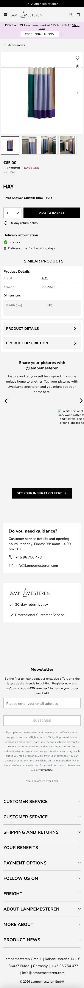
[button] (10, 145)
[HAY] (25, 186)
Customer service (25, 817)
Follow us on (20, 878)
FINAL (39, 34)
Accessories (16, 45)
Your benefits (20, 847)
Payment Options (25, 863)
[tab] (42, 801)
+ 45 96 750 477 (64, 965)
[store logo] (29, 14)
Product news (21, 940)
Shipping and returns (31, 832)
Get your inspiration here (39, 493)
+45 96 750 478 (29, 557)
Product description (27, 343)
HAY (45, 278)
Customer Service (25, 801)
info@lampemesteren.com (37, 565)
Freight (12, 893)
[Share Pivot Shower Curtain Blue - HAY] (77, 66)
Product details (22, 328)
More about (18, 924)
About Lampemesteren (31, 909)
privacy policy (44, 769)
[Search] (71, 14)
